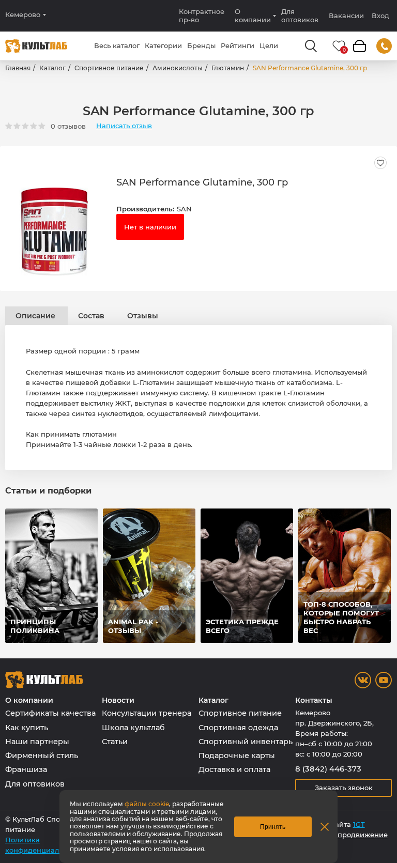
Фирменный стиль (41, 755)
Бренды (201, 45)
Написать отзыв (124, 126)
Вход (380, 16)
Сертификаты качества (50, 713)
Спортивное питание (109, 68)
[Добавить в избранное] (380, 163)
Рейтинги (237, 45)
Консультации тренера (146, 713)
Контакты (313, 700)
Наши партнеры (37, 741)
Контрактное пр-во (201, 15)
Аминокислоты (177, 68)
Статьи (115, 741)
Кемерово (22, 15)
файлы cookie (147, 804)
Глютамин (227, 68)
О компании (253, 15)
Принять (272, 826)
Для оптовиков (299, 15)
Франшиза (26, 769)
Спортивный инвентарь (245, 741)
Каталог (52, 68)
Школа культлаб (133, 727)
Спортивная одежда (238, 727)
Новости (118, 700)
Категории (163, 45)
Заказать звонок (344, 787)
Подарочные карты (236, 755)
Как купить (26, 727)
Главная (17, 68)
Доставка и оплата (234, 769)
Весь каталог (117, 45)
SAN (184, 209)
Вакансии (346, 15)
